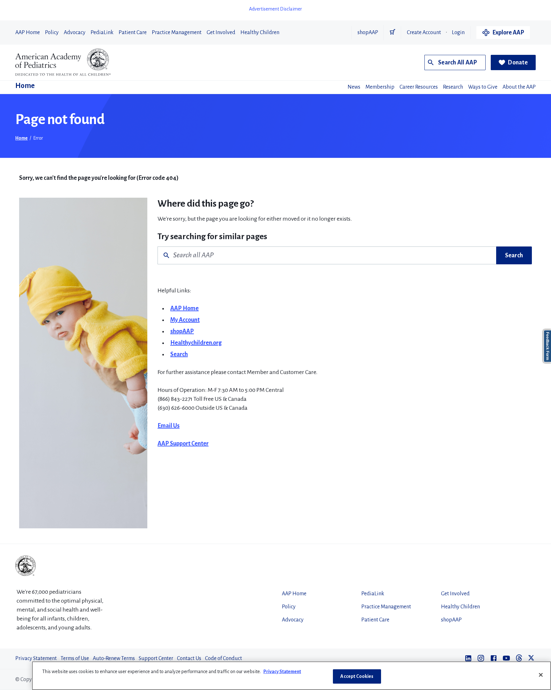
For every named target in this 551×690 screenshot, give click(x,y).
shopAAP (367, 32)
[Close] (541, 675)
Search (514, 255)
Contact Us (189, 658)
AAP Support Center (183, 443)
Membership (379, 87)
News (354, 87)
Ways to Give (482, 87)
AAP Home (27, 32)
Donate (518, 62)
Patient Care (133, 32)
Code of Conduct (223, 658)
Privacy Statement (36, 658)
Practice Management (177, 32)
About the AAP (519, 87)
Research (453, 87)
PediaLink (102, 32)
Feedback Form (547, 346)
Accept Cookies (356, 676)
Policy (52, 32)
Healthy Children (259, 32)
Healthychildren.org (196, 343)
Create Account (424, 32)
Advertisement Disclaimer (275, 8)
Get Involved (221, 32)
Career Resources (419, 87)
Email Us (169, 425)
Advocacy (74, 32)
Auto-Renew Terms (114, 658)
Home (25, 86)
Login (458, 32)
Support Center (156, 658)
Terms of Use (75, 658)
